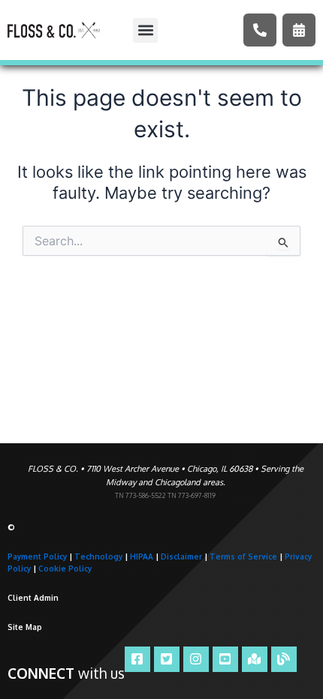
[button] (145, 30)
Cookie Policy (65, 568)
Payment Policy (37, 556)
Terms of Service (243, 556)
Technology (98, 556)
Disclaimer (181, 556)
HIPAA (141, 556)
